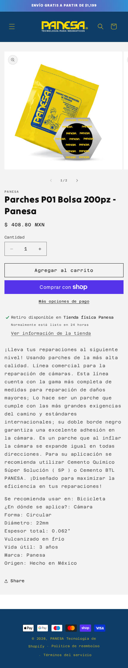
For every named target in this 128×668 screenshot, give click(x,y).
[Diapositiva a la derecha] (77, 180)
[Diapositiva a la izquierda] (50, 180)
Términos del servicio (67, 655)
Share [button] (17, 580)
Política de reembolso (75, 646)
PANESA (57, 639)
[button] (11, 26)
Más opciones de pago (64, 301)
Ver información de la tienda (51, 333)
